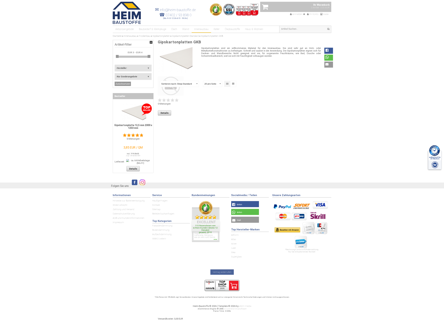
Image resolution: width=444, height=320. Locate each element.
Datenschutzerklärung (124, 213)
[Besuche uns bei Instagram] (141, 185)
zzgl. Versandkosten (133, 156)
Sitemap (156, 209)
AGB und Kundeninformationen (128, 218)
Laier (233, 248)
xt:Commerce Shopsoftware (235, 309)
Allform (235, 235)
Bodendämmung (160, 230)
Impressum (118, 222)
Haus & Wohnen (254, 29)
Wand (185, 29)
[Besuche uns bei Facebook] (133, 185)
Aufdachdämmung (162, 234)
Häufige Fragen (160, 200)
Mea (233, 252)
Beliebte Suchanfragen (163, 213)
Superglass (236, 256)
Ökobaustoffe (232, 29)
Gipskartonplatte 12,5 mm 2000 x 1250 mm (133, 126)
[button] (328, 51)
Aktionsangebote (124, 29)
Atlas (233, 239)
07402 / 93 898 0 (178, 15)
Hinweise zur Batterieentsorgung (129, 200)
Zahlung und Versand (123, 209)
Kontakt (156, 205)
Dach (174, 29)
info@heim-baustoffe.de (175, 10)
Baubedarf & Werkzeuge (152, 29)
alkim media (245, 306)
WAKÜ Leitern (159, 238)
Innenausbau (201, 29)
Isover (234, 243)
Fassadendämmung (162, 225)
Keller (217, 29)
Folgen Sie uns (120, 186)
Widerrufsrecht (120, 205)
